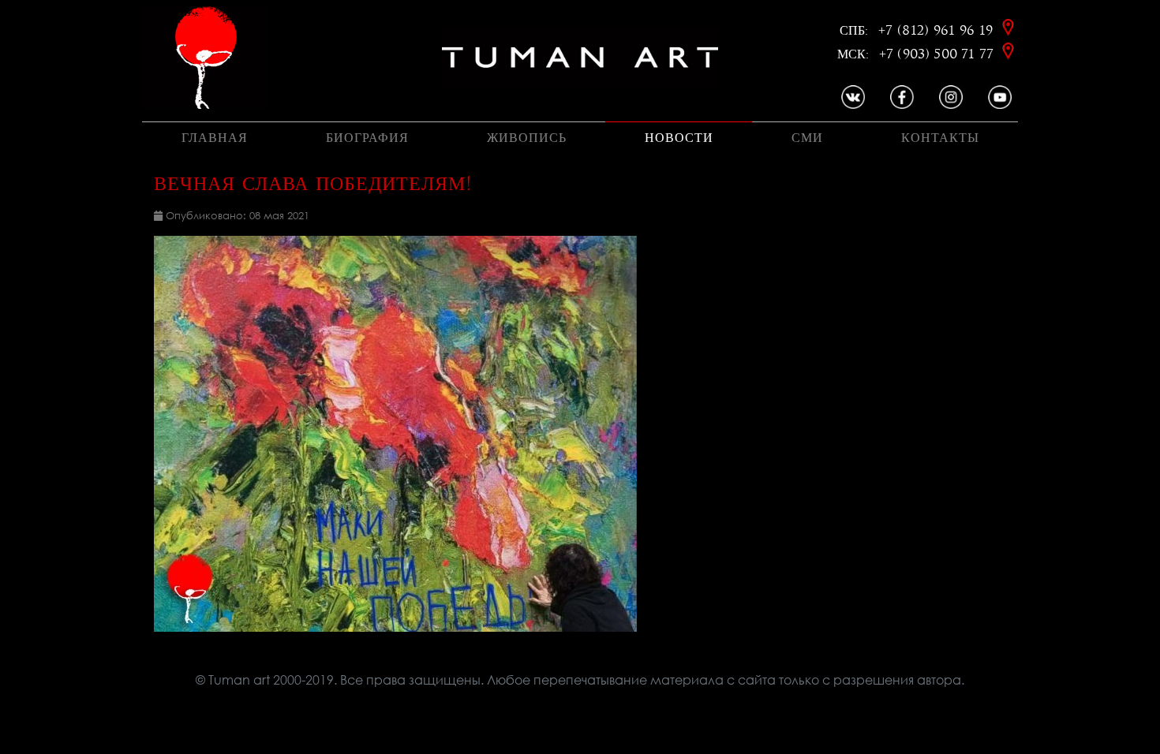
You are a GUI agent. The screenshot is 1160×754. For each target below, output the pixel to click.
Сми (807, 137)
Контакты (940, 137)
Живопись (527, 137)
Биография (367, 137)
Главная (214, 137)
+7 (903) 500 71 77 (938, 54)
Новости (679, 137)
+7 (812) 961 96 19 (937, 30)
